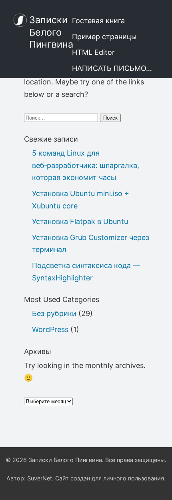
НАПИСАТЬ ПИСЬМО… (112, 68)
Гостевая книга (98, 20)
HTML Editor (93, 52)
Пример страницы (104, 36)
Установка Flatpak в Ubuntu (80, 221)
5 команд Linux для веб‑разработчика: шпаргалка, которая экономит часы (85, 165)
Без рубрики (54, 313)
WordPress (50, 329)
